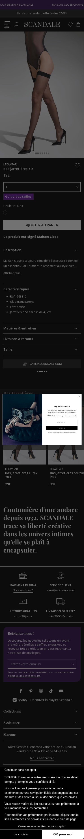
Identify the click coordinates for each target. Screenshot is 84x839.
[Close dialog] (79, 396)
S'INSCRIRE (62, 428)
